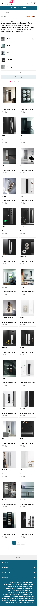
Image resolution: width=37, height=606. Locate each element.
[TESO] (27, 186)
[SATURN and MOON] (27, 95)
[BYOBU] (27, 338)
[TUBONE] (27, 216)
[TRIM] (27, 429)
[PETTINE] (27, 277)
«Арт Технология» (19, 582)
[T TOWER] (9, 338)
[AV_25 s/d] (9, 459)
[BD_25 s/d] (9, 489)
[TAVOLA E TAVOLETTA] (9, 307)
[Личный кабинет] (27, 3)
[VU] (9, 246)
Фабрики (8, 12)
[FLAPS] (9, 398)
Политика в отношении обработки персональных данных (18, 587)
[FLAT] (27, 125)
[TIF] (9, 429)
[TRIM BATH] (9, 520)
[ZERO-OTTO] (27, 246)
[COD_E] (27, 459)
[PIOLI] (9, 368)
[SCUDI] (27, 155)
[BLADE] (9, 125)
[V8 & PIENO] (27, 520)
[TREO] (9, 216)
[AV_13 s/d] (27, 398)
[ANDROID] (9, 277)
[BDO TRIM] (27, 489)
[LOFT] (9, 155)
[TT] (27, 368)
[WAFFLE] (27, 307)
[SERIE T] (9, 186)
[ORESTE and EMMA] (9, 95)
